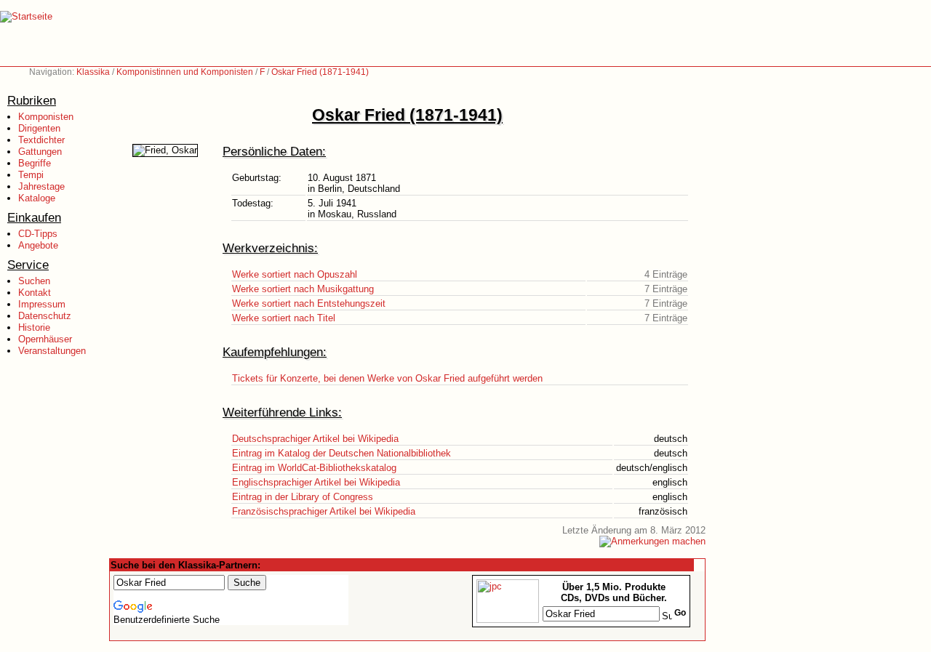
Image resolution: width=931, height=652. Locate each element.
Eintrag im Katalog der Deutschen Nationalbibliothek (341, 453)
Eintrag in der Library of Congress (302, 496)
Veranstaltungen (52, 350)
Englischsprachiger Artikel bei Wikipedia (316, 482)
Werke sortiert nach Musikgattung (303, 288)
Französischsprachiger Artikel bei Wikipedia (323, 511)
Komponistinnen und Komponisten (184, 72)
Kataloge (36, 198)
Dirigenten (39, 128)
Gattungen (40, 151)
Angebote (38, 245)
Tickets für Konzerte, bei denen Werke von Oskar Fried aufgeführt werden (387, 378)
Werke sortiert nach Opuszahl (294, 274)
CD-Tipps (37, 233)
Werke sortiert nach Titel (283, 318)
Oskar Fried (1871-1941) (320, 72)
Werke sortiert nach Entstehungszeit (308, 303)
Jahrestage (41, 186)
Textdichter (41, 139)
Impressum (41, 304)
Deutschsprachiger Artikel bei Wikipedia (315, 438)
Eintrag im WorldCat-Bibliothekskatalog (314, 467)
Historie (34, 327)
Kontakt (34, 292)
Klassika (93, 72)
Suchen (34, 280)
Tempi (31, 174)
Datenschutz (44, 315)
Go (680, 613)
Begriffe (34, 163)
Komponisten (45, 116)
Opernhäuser (45, 339)
